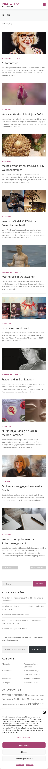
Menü (44, 5)
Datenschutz (20, 765)
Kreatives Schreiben (32, 678)
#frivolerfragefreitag (14, 694)
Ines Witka (10, 3)
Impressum (29, 765)
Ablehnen (24, 752)
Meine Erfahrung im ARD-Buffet (14, 628)
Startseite (5, 24)
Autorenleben (7, 671)
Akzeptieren (24, 745)
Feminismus (7, 323)
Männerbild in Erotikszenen (18, 276)
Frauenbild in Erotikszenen (18, 379)
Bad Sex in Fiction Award (36, 695)
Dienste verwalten (23, 737)
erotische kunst (20, 704)
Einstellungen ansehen (24, 758)
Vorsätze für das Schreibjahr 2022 (22, 114)
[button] (44, 712)
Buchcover (7, 698)
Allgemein (6, 110)
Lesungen (6, 482)
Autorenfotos (10, 63)
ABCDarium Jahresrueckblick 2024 (15, 614)
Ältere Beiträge (10, 568)
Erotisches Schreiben (12, 272)
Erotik (4, 674)
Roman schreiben (31, 682)
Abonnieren (37, 649)
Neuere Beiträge (38, 568)
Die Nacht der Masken (24, 699)
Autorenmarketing (11, 58)
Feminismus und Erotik (16, 328)
